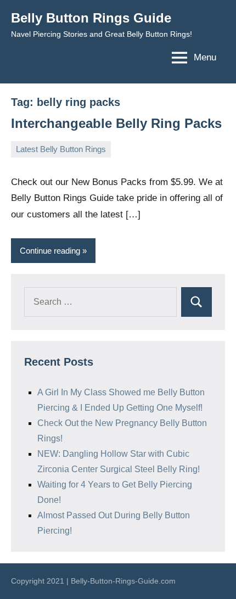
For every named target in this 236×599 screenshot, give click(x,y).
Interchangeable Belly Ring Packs (116, 123)
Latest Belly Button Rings (61, 149)
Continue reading (50, 250)
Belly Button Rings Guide (91, 17)
